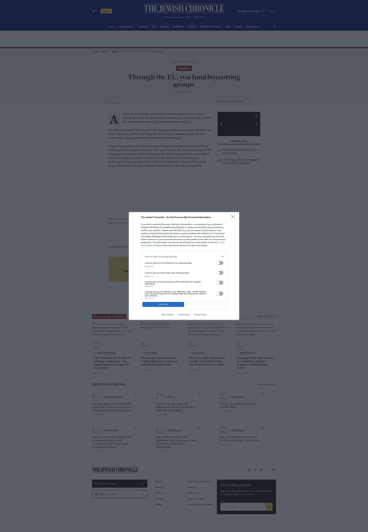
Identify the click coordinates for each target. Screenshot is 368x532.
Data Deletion (168, 314)
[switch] (219, 263)
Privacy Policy (200, 314)
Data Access (184, 314)
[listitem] (184, 256)
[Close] (233, 217)
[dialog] (184, 266)
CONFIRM (163, 304)
